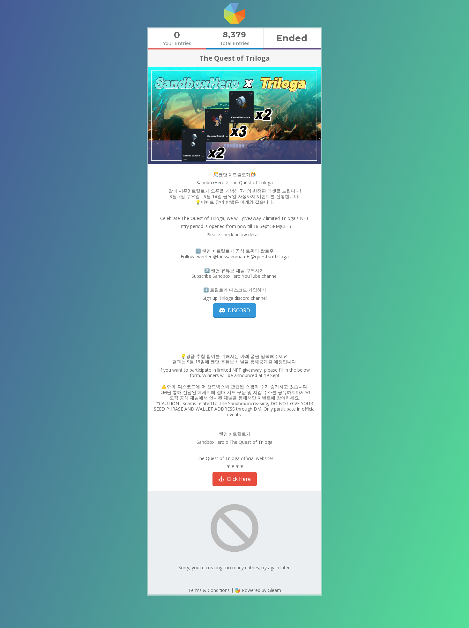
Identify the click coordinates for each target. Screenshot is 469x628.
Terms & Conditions (209, 590)
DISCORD (237, 310)
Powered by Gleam (261, 590)
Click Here (237, 478)
